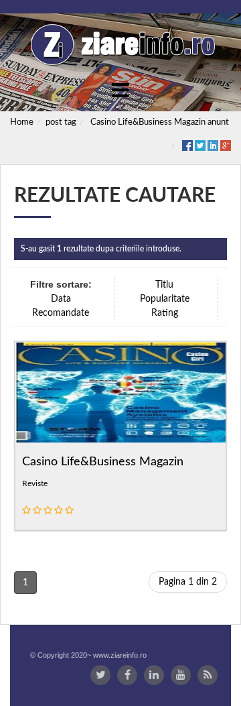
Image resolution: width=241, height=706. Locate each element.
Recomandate (60, 313)
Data (61, 299)
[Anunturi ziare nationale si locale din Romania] (120, 45)
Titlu (164, 285)
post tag (61, 122)
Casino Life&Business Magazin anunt (159, 122)
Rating (164, 313)
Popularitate (164, 299)
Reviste (35, 483)
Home (21, 122)
